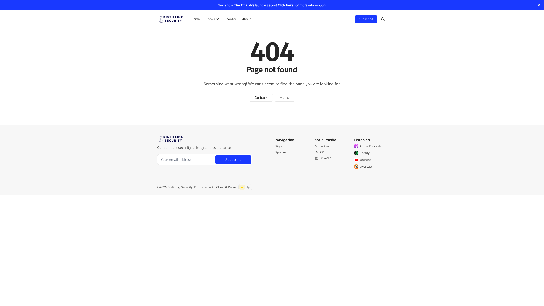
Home (285, 97)
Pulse (232, 187)
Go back (261, 97)
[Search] (383, 19)
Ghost (220, 187)
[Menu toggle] (218, 19)
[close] (539, 5)
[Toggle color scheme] (245, 187)
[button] (209, 19)
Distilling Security (179, 187)
